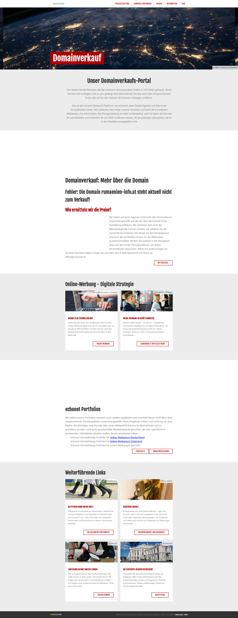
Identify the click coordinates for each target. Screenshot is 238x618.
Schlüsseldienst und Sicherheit (151, 532)
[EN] (183, 3)
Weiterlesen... (163, 263)
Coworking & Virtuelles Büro (152, 344)
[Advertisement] (119, 156)
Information (172, 3)
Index (186, 615)
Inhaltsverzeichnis (161, 451)
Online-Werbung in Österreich (126, 441)
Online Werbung (103, 344)
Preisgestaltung (122, 3)
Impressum (179, 615)
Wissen (159, 3)
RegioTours (160, 595)
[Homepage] (67, 4)
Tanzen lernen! (103, 595)
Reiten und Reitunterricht (98, 532)
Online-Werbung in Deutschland (127, 437)
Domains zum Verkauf (143, 3)
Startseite (140, 451)
